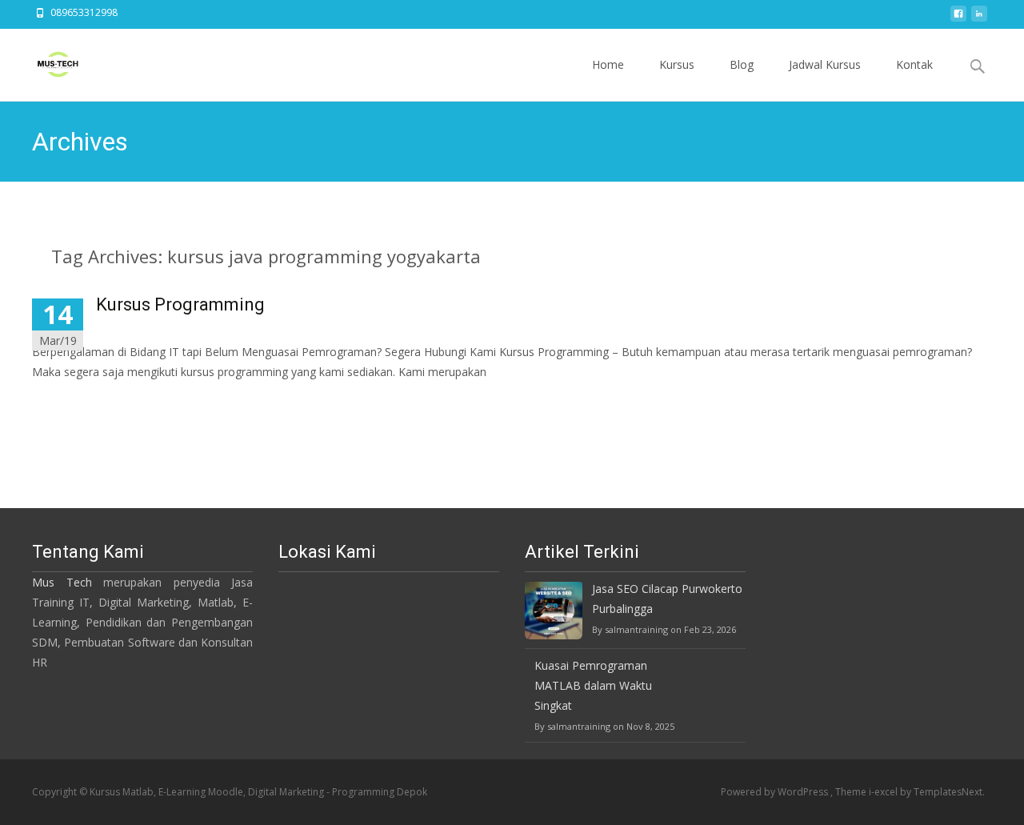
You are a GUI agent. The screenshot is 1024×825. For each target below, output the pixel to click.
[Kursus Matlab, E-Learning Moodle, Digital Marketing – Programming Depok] (44, 61)
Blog (742, 64)
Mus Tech (62, 582)
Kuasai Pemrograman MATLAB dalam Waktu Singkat (593, 685)
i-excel (884, 792)
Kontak (914, 64)
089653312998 (84, 12)
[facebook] (958, 18)
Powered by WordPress (775, 792)
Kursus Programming (180, 304)
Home (608, 64)
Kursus (676, 64)
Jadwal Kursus (825, 64)
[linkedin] (979, 18)
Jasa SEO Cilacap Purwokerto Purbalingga (667, 598)
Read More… (67, 401)
